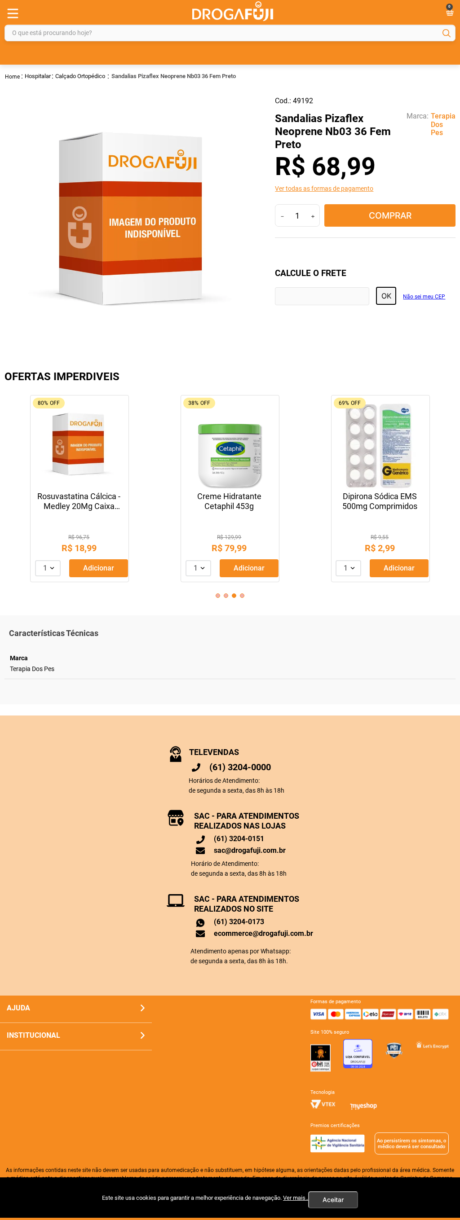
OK (386, 295)
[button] (365, 188)
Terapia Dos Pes (443, 124)
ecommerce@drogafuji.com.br (263, 933)
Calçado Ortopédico (80, 76)
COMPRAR (390, 215)
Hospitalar (38, 76)
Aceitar (333, 1199)
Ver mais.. (295, 1197)
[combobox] (230, 33)
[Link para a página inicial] (12, 76)
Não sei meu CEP (424, 297)
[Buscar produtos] (446, 33)
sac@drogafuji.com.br (250, 850)
